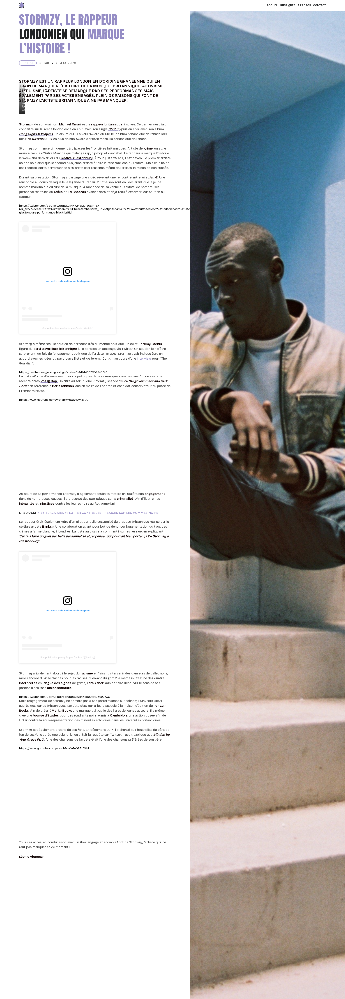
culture (28, 63)
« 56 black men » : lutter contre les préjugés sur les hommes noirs (98, 513)
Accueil (272, 5)
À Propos (304, 5)
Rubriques (287, 5)
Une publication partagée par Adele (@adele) (67, 328)
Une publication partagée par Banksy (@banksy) (67, 657)
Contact (319, 5)
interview (144, 358)
